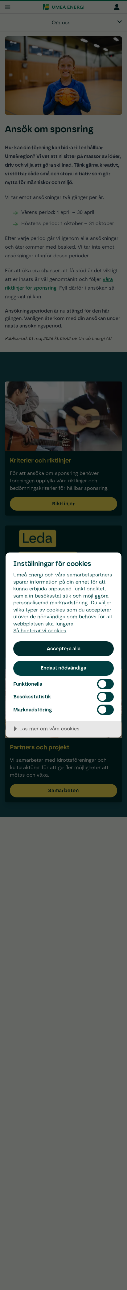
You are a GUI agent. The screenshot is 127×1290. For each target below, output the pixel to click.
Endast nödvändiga (63, 668)
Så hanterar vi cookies (39, 631)
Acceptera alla (63, 648)
